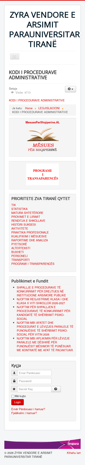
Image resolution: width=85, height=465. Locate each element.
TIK (13, 205)
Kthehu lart (74, 453)
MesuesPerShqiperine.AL (43, 122)
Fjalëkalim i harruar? (24, 413)
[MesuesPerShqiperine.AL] (42, 139)
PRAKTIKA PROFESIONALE (30, 232)
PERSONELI (19, 256)
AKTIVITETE (19, 228)
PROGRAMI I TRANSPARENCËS (32, 264)
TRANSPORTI (20, 260)
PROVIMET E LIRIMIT (25, 217)
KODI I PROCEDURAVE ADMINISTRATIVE (37, 100)
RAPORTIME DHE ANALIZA (29, 240)
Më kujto (20, 396)
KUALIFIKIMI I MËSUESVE (29, 236)
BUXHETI (17, 252)
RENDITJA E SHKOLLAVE (28, 221)
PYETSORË (19, 244)
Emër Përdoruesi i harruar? (28, 409)
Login (17, 402)
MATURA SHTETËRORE (27, 213)
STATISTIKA (19, 209)
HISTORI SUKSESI (23, 225)
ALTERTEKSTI (20, 248)
